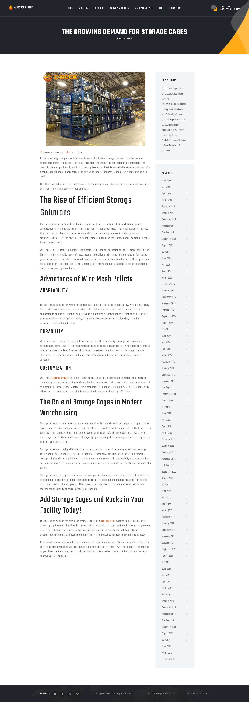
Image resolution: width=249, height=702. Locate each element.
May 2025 (166, 265)
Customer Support (144, 8)
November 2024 (169, 304)
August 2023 (167, 401)
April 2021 (166, 582)
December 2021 (169, 530)
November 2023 (169, 381)
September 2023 (169, 394)
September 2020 (169, 627)
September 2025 (169, 239)
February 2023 (168, 439)
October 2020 (168, 621)
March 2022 (167, 511)
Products (99, 8)
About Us (83, 8)
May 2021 (166, 575)
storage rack (108, 521)
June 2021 (166, 569)
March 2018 (167, 653)
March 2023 (167, 433)
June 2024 (166, 336)
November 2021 (168, 536)
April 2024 (166, 349)
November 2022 (169, 459)
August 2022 (167, 478)
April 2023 (166, 427)
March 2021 (167, 588)
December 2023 (169, 375)
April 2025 (166, 271)
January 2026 (168, 213)
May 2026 (166, 187)
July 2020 (166, 640)
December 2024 (169, 297)
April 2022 (166, 504)
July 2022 (166, 485)
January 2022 (168, 524)
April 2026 (166, 194)
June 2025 (166, 258)
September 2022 (169, 472)
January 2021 (168, 601)
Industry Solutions (119, 8)
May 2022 (166, 498)
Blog (161, 8)
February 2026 (168, 207)
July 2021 (166, 562)
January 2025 (168, 291)
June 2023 (166, 414)
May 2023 (166, 420)
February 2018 (168, 659)
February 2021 (168, 595)
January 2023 (168, 446)
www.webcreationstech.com (195, 694)
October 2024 (168, 310)
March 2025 (167, 278)
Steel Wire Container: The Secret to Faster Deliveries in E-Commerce (174, 145)
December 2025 (169, 220)
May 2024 (166, 342)
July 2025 (166, 252)
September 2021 (169, 549)
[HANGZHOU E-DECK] (21, 7)
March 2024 (167, 355)
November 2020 (169, 614)
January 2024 (168, 368)
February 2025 (168, 284)
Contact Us (175, 8)
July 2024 (166, 330)
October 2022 (168, 465)
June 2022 (166, 491)
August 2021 (167, 556)
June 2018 (166, 646)
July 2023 (166, 407)
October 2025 (168, 233)
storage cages (60, 378)
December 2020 (169, 608)
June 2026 (166, 181)
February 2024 (168, 362)
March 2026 (167, 200)
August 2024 (167, 323)
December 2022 (169, 452)
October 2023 (168, 388)
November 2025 (169, 226)
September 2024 (169, 317)
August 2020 (167, 633)
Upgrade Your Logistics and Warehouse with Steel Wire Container (172, 94)
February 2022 (168, 517)
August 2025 (167, 245)
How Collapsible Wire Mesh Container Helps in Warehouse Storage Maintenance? (173, 120)
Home (70, 8)
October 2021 (168, 543)
